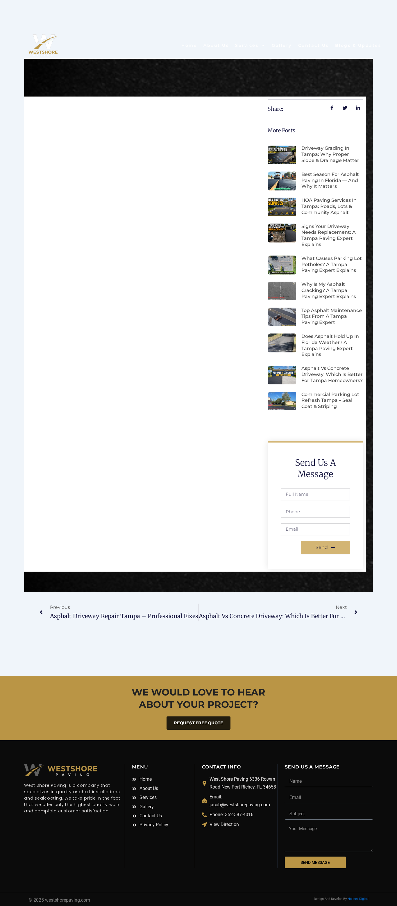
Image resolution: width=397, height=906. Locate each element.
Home (189, 45)
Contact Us (313, 45)
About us (216, 45)
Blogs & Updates (358, 45)
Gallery (282, 45)
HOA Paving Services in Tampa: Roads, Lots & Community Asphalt (329, 206)
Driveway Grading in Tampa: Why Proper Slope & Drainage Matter (330, 154)
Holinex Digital (358, 899)
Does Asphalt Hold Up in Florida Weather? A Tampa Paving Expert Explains (330, 345)
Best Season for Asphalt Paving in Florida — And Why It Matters (330, 180)
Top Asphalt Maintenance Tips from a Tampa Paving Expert (331, 316)
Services (246, 45)
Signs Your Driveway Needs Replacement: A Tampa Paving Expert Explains (328, 235)
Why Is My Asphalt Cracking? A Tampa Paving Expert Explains (328, 290)
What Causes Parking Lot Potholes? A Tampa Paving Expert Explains (331, 264)
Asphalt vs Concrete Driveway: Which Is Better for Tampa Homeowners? (332, 374)
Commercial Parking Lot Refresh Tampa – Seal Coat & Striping (330, 400)
